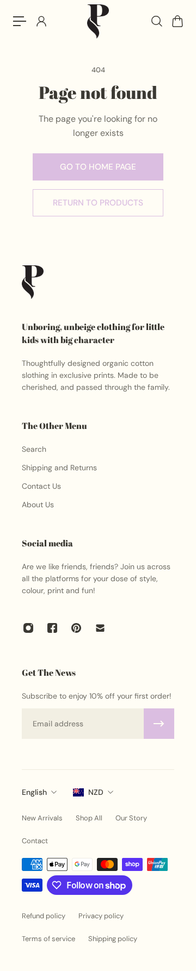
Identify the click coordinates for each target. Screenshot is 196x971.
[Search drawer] (156, 21)
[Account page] (40, 21)
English (34, 792)
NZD (95, 792)
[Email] (100, 628)
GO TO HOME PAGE (98, 166)
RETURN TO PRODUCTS (98, 202)
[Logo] (98, 21)
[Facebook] (52, 628)
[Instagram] (28, 628)
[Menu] (19, 21)
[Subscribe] (159, 723)
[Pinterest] (76, 628)
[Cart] (177, 21)
